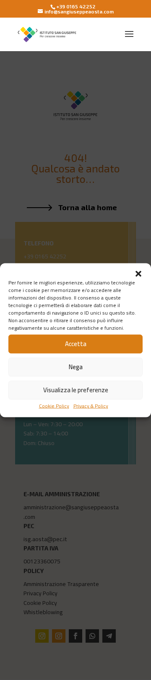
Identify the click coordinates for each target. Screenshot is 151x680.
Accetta (75, 344)
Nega (76, 367)
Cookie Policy (54, 405)
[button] (138, 273)
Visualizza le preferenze (75, 390)
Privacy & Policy (90, 405)
